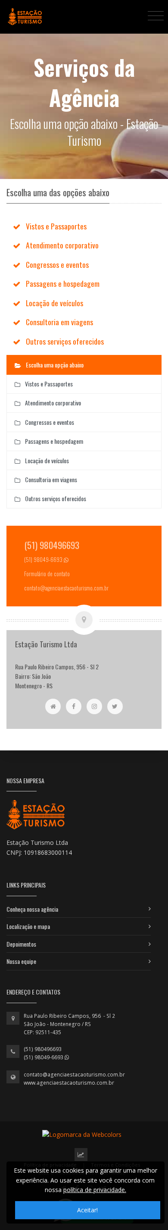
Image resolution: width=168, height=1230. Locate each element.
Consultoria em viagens (59, 321)
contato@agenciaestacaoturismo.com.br (74, 1074)
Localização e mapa (28, 926)
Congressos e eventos (57, 264)
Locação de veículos (54, 302)
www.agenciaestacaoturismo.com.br (69, 1082)
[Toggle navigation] (155, 15)
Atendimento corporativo (62, 245)
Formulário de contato (47, 574)
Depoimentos (21, 943)
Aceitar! (87, 1210)
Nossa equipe (21, 961)
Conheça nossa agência (32, 908)
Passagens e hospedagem (63, 283)
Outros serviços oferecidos (65, 341)
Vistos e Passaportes (56, 226)
